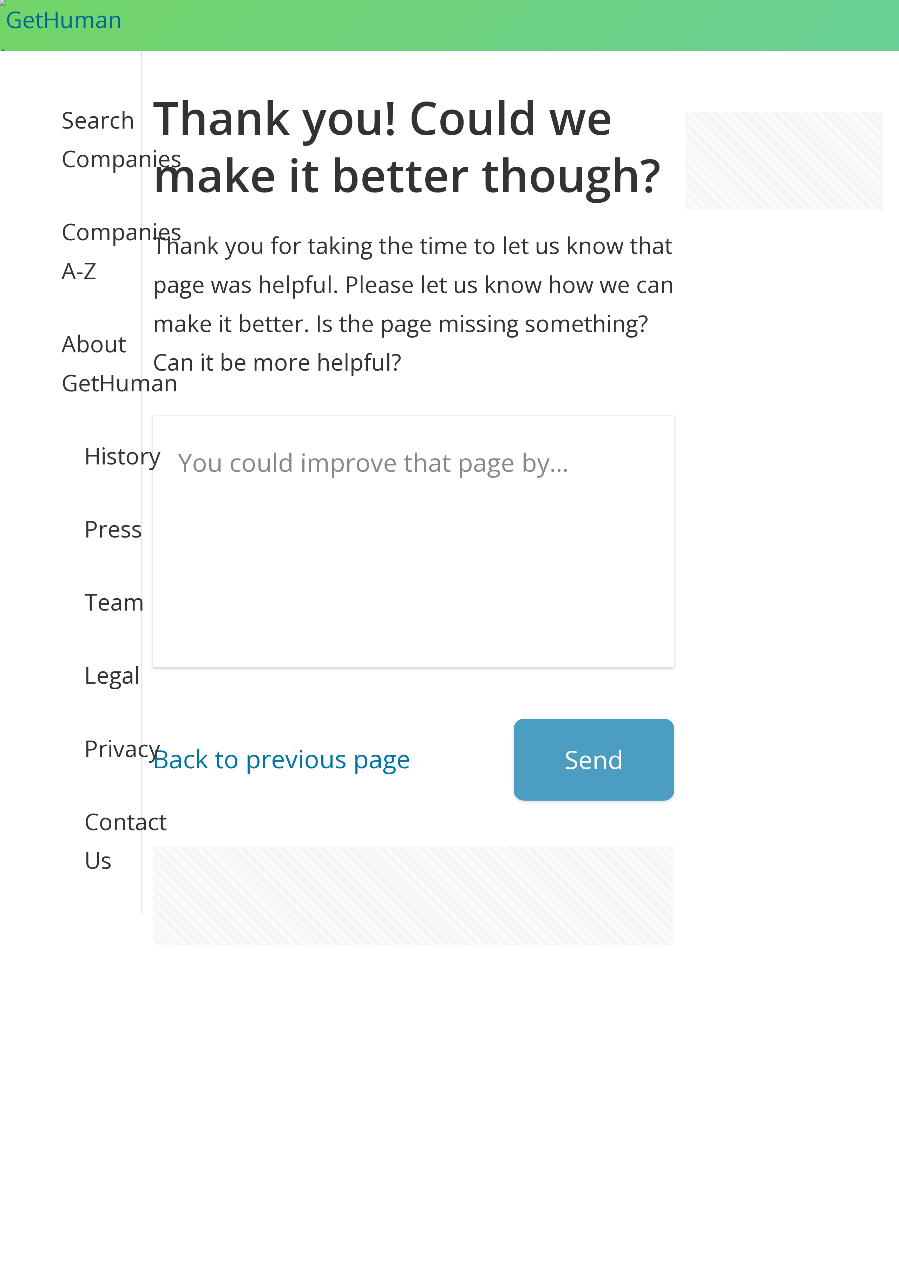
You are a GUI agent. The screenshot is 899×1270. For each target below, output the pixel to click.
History (101, 455)
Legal (101, 674)
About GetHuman (89, 363)
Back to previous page (282, 759)
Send (594, 759)
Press (101, 528)
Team (101, 601)
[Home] (81, 25)
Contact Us (101, 841)
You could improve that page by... (373, 462)
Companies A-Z (89, 251)
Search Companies (89, 139)
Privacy (101, 748)
